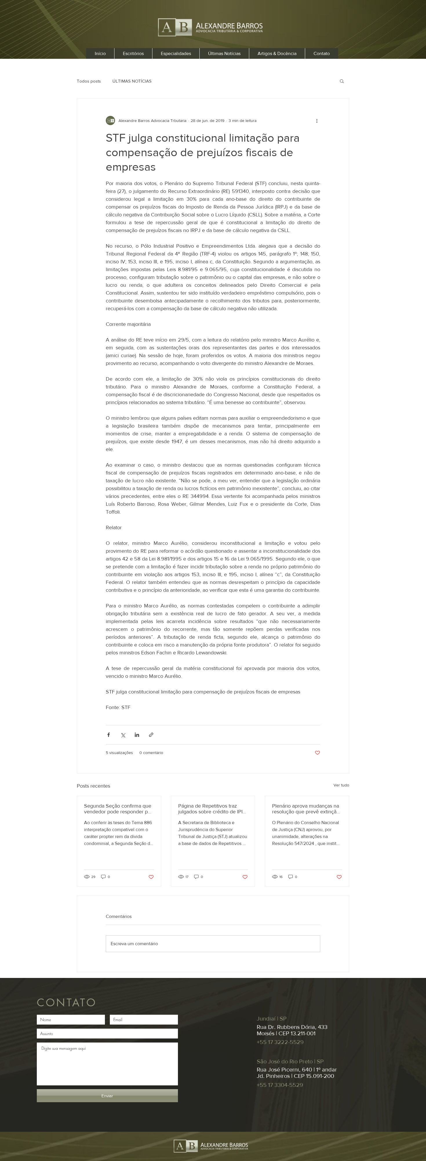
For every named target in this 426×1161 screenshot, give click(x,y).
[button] (342, 81)
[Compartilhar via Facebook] (108, 735)
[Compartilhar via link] (151, 735)
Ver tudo (341, 785)
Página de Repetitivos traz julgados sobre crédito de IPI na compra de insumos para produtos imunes (210, 809)
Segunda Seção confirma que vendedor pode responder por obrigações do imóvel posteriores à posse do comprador (118, 809)
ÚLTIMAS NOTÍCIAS (132, 81)
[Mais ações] (316, 120)
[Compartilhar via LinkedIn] (137, 735)
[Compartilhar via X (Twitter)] (122, 735)
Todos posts (89, 81)
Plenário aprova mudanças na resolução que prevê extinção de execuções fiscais (305, 809)
